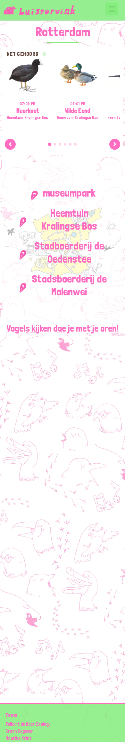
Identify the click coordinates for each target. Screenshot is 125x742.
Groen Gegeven (19, 731)
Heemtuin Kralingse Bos (69, 219)
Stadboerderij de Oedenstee (69, 252)
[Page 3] (60, 144)
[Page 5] (70, 144)
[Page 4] (65, 144)
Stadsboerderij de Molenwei (69, 285)
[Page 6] (75, 144)
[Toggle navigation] (111, 9)
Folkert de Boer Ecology (27, 724)
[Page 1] (49, 144)
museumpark (69, 192)
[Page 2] (55, 144)
